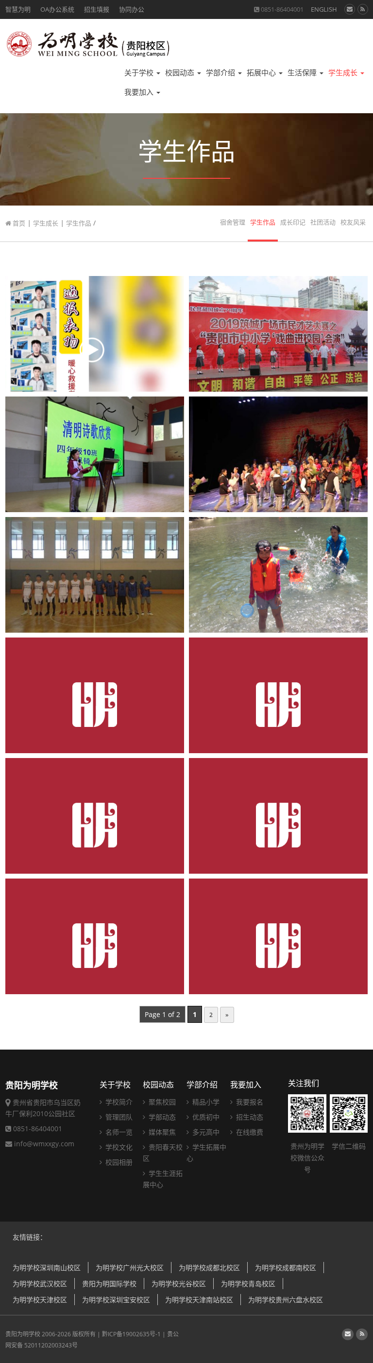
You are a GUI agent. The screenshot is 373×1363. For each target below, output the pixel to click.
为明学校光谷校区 (179, 1283)
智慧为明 (18, 9)
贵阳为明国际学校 (109, 1283)
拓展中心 (262, 73)
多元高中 (205, 1132)
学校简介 (118, 1101)
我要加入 (139, 92)
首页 (18, 223)
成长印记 (292, 222)
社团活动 (323, 222)
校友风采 (353, 222)
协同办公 (131, 9)
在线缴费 (248, 1132)
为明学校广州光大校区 (130, 1267)
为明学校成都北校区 (209, 1267)
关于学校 (139, 73)
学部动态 (161, 1116)
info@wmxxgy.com (44, 1143)
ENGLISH (324, 9)
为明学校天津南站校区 (199, 1299)
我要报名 (248, 1101)
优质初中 (205, 1116)
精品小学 (205, 1101)
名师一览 (118, 1132)
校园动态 (180, 73)
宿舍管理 (232, 222)
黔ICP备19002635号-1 (131, 1334)
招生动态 (248, 1116)
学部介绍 (221, 73)
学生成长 (343, 73)
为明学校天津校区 (40, 1299)
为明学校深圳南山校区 (47, 1267)
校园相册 (118, 1162)
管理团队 (118, 1116)
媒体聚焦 (161, 1132)
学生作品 (78, 223)
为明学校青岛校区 (248, 1283)
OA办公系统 (57, 9)
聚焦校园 (161, 1101)
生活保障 (303, 73)
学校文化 (118, 1147)
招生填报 (96, 9)
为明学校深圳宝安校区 (116, 1299)
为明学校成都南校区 (285, 1267)
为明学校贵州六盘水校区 (285, 1299)
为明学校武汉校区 (40, 1283)
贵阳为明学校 (22, 1334)
